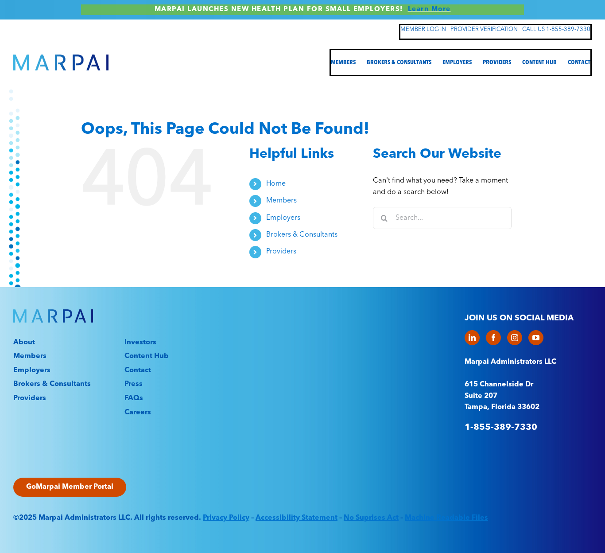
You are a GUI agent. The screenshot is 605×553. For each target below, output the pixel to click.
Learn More (429, 9)
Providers (281, 251)
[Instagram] (514, 337)
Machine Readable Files (446, 518)
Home (276, 183)
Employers (283, 218)
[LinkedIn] (472, 337)
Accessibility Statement (296, 518)
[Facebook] (493, 337)
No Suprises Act (371, 518)
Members (281, 200)
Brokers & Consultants (301, 234)
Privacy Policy (226, 518)
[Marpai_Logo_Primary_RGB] (61, 58)
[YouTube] (535, 337)
